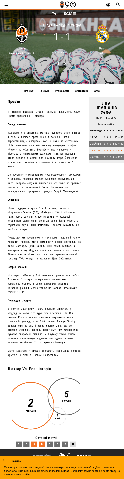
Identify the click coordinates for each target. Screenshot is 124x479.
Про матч (29, 91)
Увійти (109, 5)
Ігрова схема (62, 91)
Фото (97, 91)
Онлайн (45, 91)
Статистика (81, 91)
